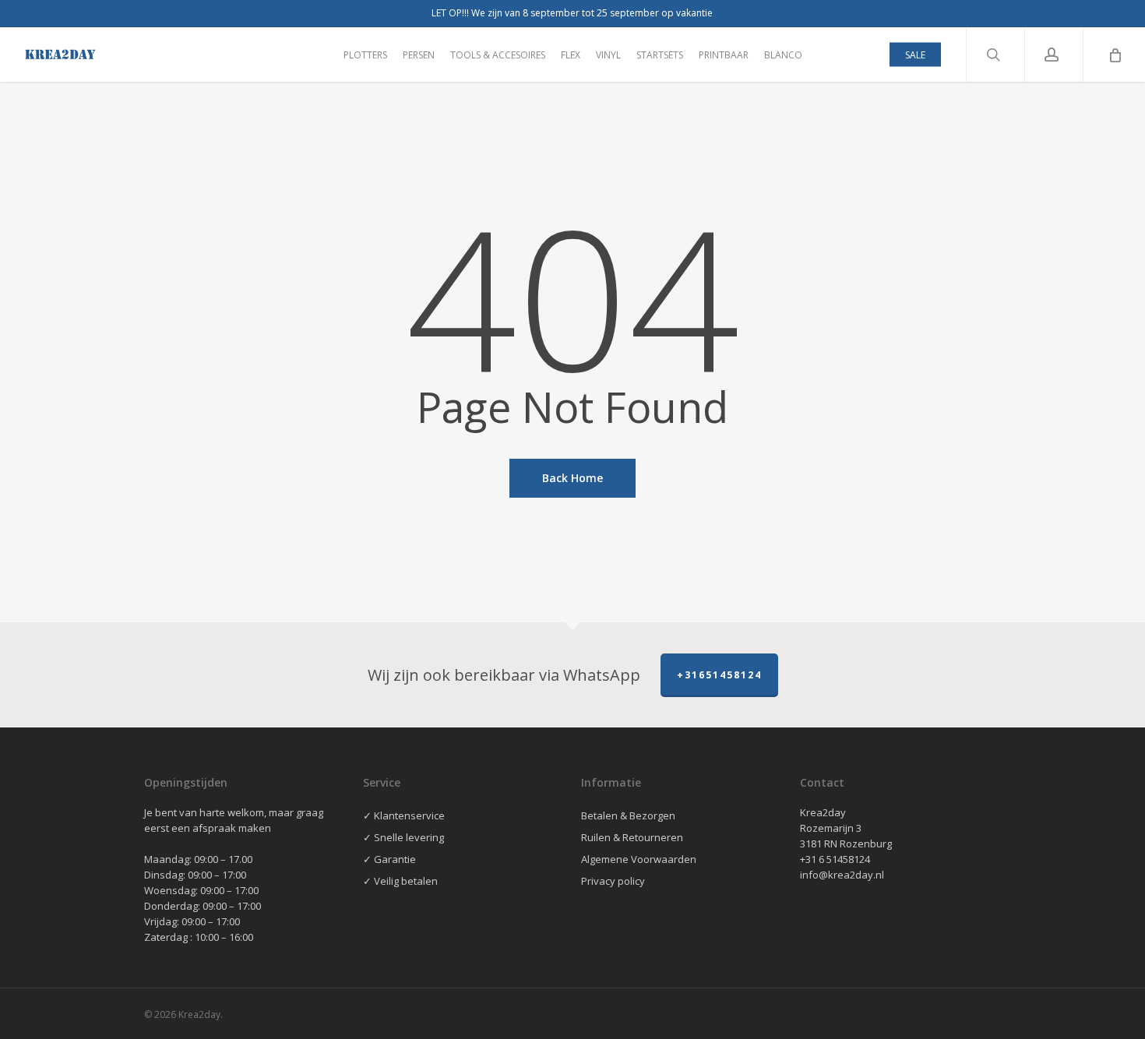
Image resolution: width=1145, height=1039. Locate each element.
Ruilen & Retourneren (632, 837)
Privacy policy (613, 881)
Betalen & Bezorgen (628, 815)
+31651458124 (719, 675)
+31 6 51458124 (835, 859)
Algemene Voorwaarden (638, 859)
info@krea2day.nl (842, 875)
